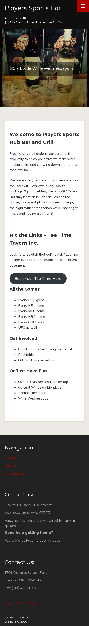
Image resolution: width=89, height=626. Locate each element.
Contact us (14, 474)
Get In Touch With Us (23, 603)
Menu (10, 466)
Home (10, 458)
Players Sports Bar (33, 8)
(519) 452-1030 (19, 18)
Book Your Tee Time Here (38, 278)
